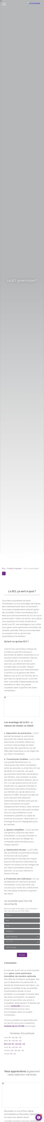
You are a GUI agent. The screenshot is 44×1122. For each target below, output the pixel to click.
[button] (38, 1117)
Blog (3, 568)
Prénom (8, 915)
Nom (7, 920)
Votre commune (11, 936)
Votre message (11, 947)
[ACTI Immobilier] (35, 4)
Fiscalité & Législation (14, 568)
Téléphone (9, 931)
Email (7, 926)
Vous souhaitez (9, 941)
